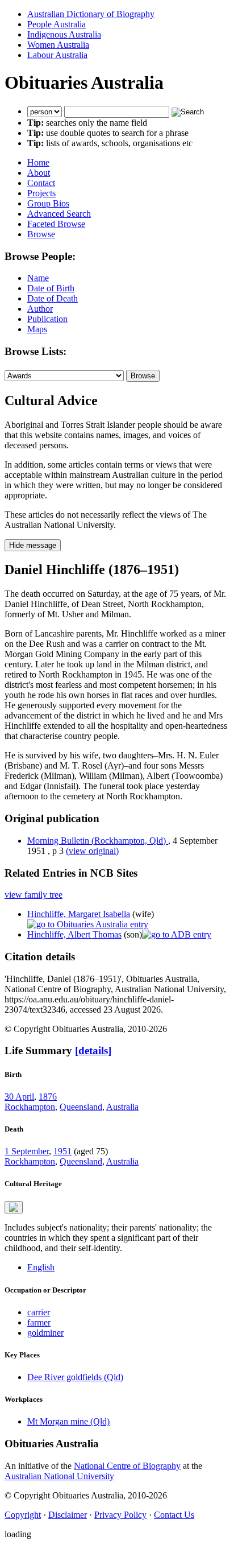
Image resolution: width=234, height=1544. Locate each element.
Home (38, 162)
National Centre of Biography (127, 1466)
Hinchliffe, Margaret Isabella (78, 914)
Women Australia (58, 44)
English (41, 1267)
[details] (93, 1050)
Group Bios (48, 203)
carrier (38, 1312)
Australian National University (59, 1476)
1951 (62, 1151)
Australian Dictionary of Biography (90, 14)
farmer (39, 1322)
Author (40, 308)
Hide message (32, 545)
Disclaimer (67, 1515)
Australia (122, 1107)
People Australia (56, 24)
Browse (41, 234)
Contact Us (174, 1515)
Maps (37, 329)
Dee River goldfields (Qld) (75, 1377)
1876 (48, 1096)
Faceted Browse (56, 224)
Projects (41, 193)
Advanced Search (59, 213)
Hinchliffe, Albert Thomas (74, 934)
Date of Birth (50, 288)
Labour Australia (57, 55)
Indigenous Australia (64, 34)
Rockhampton (30, 1107)
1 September (27, 1151)
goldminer (45, 1332)
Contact (41, 183)
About (38, 172)
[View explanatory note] (14, 1207)
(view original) (92, 851)
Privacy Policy (120, 1515)
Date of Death (52, 298)
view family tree (33, 894)
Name (38, 278)
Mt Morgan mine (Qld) (68, 1421)
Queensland (81, 1107)
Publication (47, 319)
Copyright (23, 1515)
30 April (19, 1096)
